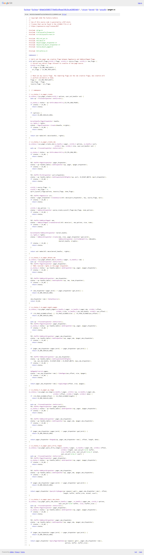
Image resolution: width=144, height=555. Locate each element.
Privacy (17, 552)
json (140, 552)
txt (136, 552)
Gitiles (12, 552)
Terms (23, 552)
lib (97, 9)
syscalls (103, 9)
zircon (84, 9)
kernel (91, 9)
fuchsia (27, 9)
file (64, 14)
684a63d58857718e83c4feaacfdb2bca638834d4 (58, 9)
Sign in (140, 3)
